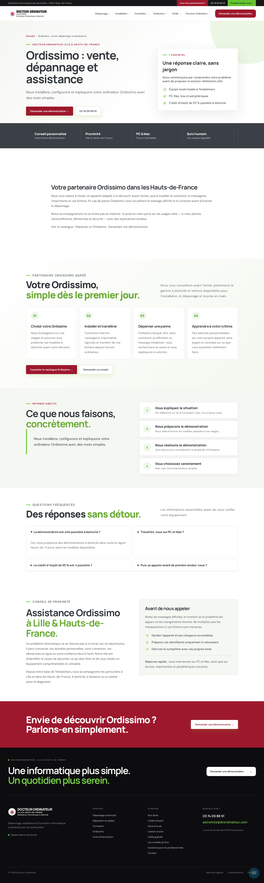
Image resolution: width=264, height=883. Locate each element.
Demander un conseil (95, 369)
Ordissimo (160, 13)
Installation (122, 13)
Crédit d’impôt (155, 820)
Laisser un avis (155, 831)
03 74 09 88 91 (218, 3)
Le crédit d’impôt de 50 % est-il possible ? (63, 565)
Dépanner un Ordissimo (90, 227)
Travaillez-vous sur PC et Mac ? (162, 532)
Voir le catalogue (62, 227)
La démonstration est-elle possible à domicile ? (67, 532)
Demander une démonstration (235, 13)
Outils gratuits (155, 836)
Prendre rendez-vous (242, 3)
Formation (142, 13)
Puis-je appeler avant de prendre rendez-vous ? (174, 565)
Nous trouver (155, 826)
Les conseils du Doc (158, 842)
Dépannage (103, 13)
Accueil (30, 36)
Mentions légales (214, 872)
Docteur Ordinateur (198, 13)
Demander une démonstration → (49, 111)
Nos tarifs (153, 815)
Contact (152, 853)
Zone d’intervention (103, 836)
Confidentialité (235, 872)
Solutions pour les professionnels (165, 847)
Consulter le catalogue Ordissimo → (51, 369)
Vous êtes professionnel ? (192, 3)
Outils (176, 13)
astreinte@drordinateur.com (225, 822)
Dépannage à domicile (104, 815)
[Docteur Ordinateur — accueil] (28, 13)
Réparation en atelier (104, 820)
